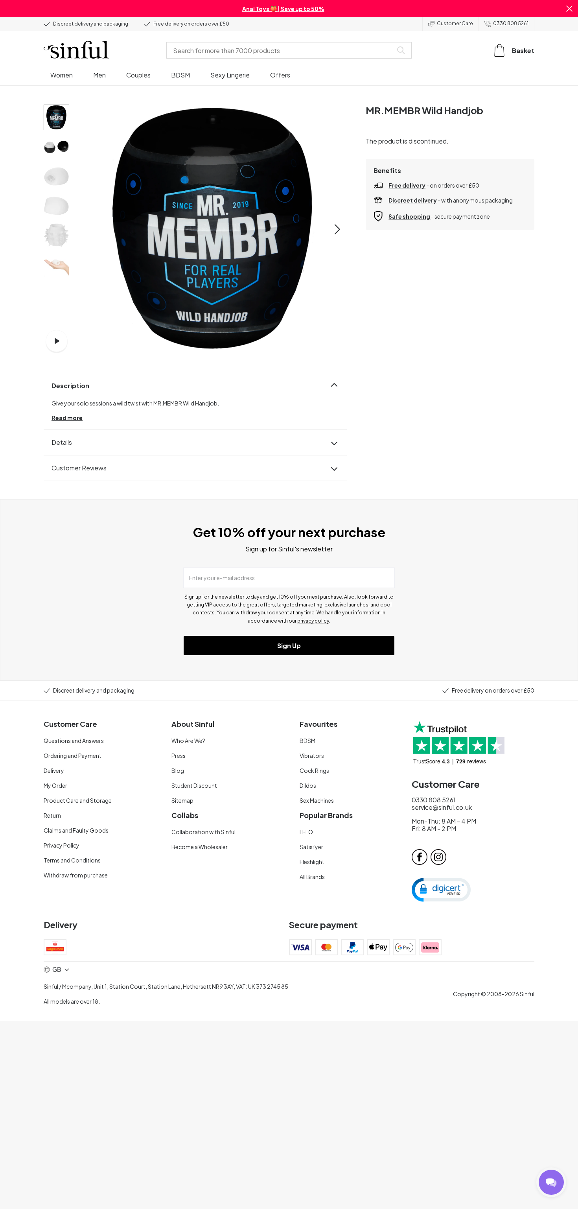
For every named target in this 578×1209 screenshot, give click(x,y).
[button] (569, 9)
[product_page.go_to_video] (57, 341)
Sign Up (289, 645)
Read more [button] (67, 417)
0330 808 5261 (510, 23)
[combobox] (281, 50)
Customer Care (455, 23)
